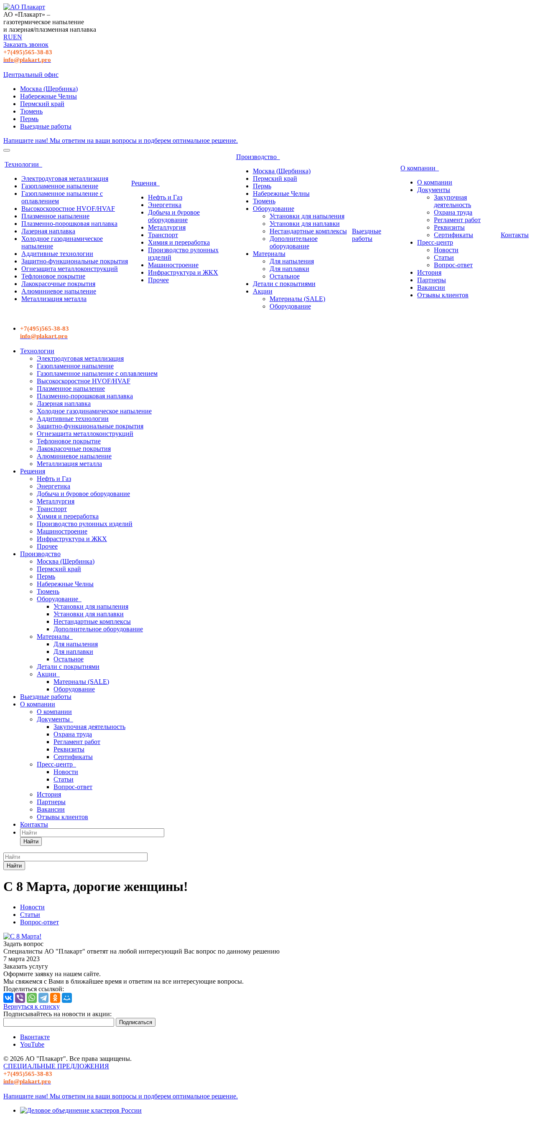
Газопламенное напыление (59, 186)
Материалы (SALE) (297, 298)
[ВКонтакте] (8, 998)
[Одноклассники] (55, 998)
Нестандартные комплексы (308, 231)
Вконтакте (35, 1036)
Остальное (285, 276)
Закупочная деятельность (452, 201)
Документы (433, 189)
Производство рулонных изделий (84, 523)
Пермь (29, 118)
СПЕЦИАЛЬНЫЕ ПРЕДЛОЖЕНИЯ (56, 1066)
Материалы (269, 253)
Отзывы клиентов (443, 295)
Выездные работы (45, 126)
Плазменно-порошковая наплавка (69, 223)
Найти (30, 841)
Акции (263, 291)
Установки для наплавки (305, 223)
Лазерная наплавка (48, 231)
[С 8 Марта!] (22, 936)
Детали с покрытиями (284, 283)
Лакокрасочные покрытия (58, 283)
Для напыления (292, 261)
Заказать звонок (25, 44)
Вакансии (431, 287)
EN (17, 36)
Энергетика (164, 204)
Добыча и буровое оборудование (174, 216)
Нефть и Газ (165, 197)
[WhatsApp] (32, 998)
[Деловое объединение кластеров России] (81, 1110)
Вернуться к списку (31, 1006)
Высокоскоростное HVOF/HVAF (68, 208)
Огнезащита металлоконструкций (69, 268)
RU (8, 36)
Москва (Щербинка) (49, 88)
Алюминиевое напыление (58, 291)
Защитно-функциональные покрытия (74, 261)
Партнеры (431, 279)
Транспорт (163, 234)
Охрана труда (453, 212)
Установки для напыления (307, 216)
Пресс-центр (435, 242)
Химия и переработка (179, 242)
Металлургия (167, 227)
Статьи (444, 257)
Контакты (515, 234)
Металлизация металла (54, 298)
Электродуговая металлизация (64, 178)
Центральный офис (31, 74)
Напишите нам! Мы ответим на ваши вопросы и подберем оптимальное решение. (120, 140)
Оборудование (273, 208)
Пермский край (42, 103)
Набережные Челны (48, 96)
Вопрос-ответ (453, 264)
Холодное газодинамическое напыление (94, 411)
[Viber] (20, 998)
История (429, 272)
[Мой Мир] (67, 998)
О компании (419, 168)
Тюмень (31, 111)
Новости (446, 249)
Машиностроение (173, 264)
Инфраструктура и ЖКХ (183, 272)
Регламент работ (457, 219)
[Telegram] (43, 998)
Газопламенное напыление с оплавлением (97, 373)
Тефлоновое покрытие (53, 276)
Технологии (23, 164)
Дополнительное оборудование (294, 242)
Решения (145, 183)
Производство (258, 156)
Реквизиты (449, 227)
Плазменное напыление (55, 216)
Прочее (158, 279)
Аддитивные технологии (57, 253)
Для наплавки (289, 268)
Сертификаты (453, 234)
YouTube (32, 1044)
